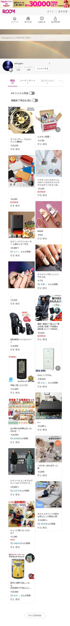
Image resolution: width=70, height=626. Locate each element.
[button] (8, 66)
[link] (21, 120)
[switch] (32, 93)
